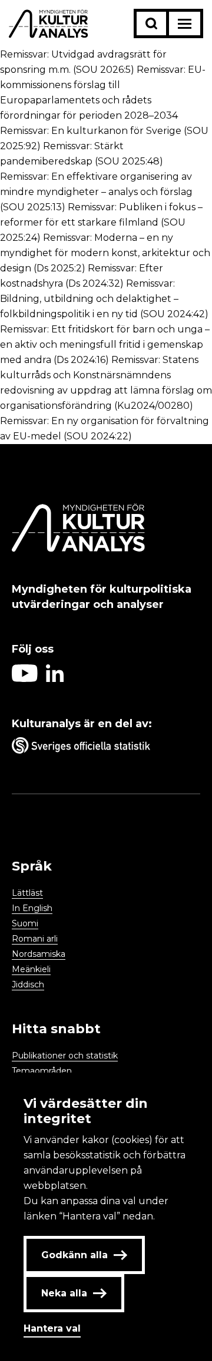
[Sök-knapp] (151, 23)
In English (32, 908)
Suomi (25, 923)
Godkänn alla (74, 1255)
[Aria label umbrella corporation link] (106, 747)
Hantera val (52, 1328)
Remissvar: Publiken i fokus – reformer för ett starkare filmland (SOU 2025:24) (101, 222)
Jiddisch (28, 984)
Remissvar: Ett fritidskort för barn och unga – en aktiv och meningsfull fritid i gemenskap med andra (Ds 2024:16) (105, 344)
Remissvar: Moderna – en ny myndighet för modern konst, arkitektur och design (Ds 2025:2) (105, 253)
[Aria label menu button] (184, 23)
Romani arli (35, 938)
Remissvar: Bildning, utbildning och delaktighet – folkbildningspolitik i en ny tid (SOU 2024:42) (104, 299)
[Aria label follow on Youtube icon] (25, 678)
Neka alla (64, 1293)
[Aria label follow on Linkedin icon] (55, 678)
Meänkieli (31, 969)
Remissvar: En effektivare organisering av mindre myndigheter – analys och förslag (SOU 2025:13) (96, 192)
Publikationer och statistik (65, 1055)
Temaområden (42, 1071)
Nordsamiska (38, 954)
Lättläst (27, 893)
